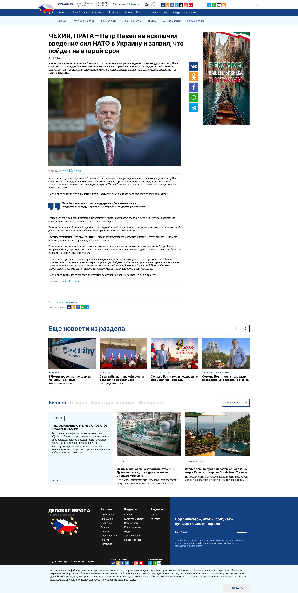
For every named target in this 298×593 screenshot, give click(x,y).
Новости (62, 12)
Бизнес (61, 20)
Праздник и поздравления (216, 373)
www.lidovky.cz (71, 170)
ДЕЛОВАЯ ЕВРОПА (69, 510)
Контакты (155, 514)
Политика (114, 12)
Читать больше (234, 402)
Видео (152, 20)
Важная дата (109, 20)
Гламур (175, 12)
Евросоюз (105, 373)
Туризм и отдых (196, 461)
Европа (128, 12)
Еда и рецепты (132, 20)
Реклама (155, 518)
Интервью (190, 12)
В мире (140, 12)
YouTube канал (172, 20)
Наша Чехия (79, 12)
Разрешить (236, 587)
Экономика (97, 12)
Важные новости (160, 373)
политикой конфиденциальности (207, 543)
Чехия (59, 302)
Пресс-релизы (196, 20)
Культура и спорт (83, 20)
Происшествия (158, 12)
